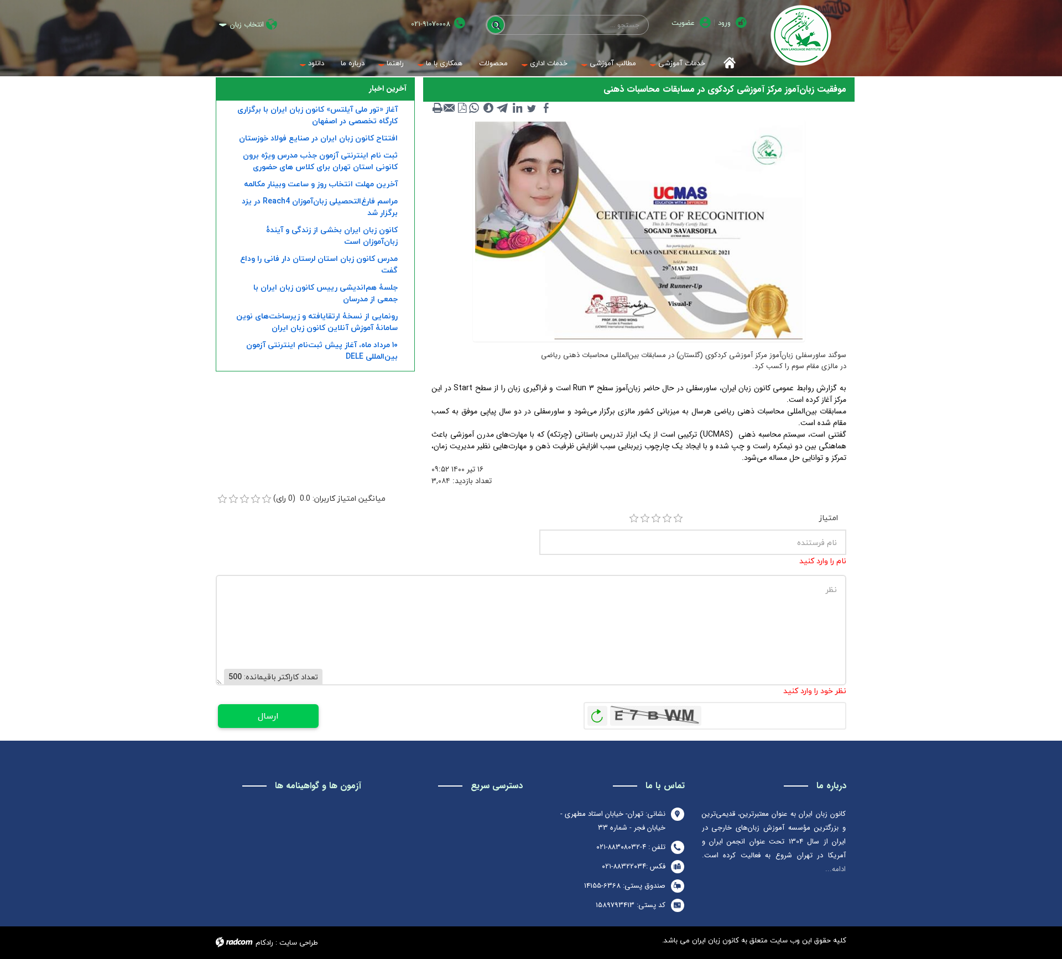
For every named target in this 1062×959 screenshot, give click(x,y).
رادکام (264, 942)
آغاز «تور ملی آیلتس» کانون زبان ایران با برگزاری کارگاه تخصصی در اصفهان (317, 115)
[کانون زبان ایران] (801, 35)
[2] (645, 518)
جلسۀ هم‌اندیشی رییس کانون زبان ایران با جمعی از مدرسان (325, 293)
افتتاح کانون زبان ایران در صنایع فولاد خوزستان (318, 138)
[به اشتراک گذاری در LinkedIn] (517, 108)
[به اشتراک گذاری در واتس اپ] (474, 108)
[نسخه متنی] (437, 108)
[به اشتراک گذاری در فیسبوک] (546, 108)
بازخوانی (597, 713)
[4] (667, 518)
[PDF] (462, 108)
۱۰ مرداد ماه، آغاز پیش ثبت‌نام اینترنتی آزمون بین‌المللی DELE (322, 350)
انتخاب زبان (247, 24)
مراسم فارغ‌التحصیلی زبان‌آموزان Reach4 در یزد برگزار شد (320, 206)
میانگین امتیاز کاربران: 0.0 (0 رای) (329, 498)
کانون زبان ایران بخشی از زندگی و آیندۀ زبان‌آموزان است (332, 235)
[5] (678, 518)
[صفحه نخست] (726, 63)
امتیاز (828, 517)
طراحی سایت (298, 942)
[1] (634, 518)
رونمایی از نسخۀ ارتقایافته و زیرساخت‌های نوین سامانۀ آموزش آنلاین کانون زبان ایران (317, 321)
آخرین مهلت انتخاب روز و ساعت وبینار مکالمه (321, 184)
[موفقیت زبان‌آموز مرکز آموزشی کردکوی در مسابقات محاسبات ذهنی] (639, 230)
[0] (222, 499)
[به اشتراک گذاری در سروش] (488, 108)
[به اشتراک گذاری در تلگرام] (503, 108)
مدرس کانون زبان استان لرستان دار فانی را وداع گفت (319, 264)
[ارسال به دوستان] (450, 108)
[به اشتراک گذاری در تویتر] (532, 108)
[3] (656, 518)
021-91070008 (430, 24)
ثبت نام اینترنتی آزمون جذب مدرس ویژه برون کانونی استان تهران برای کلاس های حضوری (320, 161)
